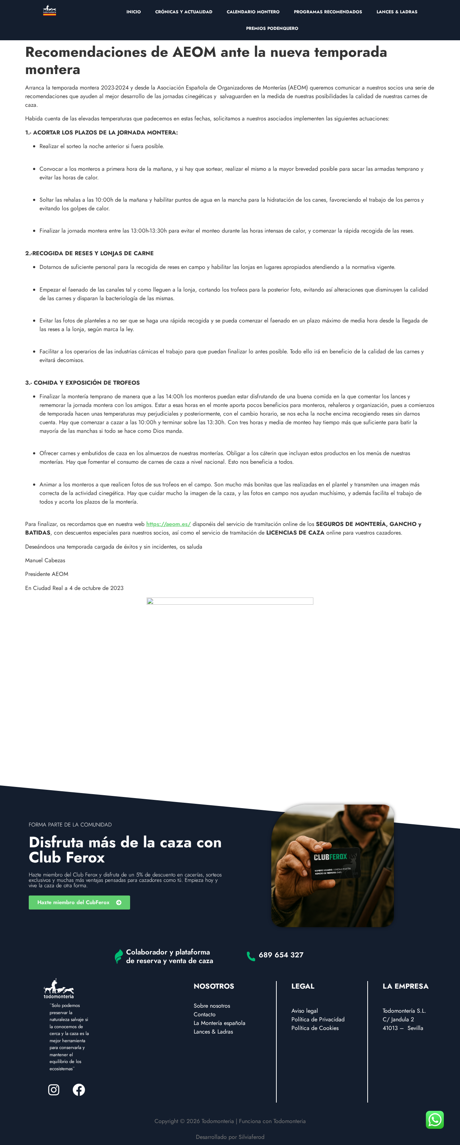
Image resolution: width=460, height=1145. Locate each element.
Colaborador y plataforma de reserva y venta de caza (169, 956)
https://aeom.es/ (168, 524)
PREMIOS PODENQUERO (272, 28)
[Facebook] (78, 1090)
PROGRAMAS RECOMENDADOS (328, 12)
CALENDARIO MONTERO (253, 12)
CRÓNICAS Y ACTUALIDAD (183, 12)
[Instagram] (53, 1090)
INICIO (133, 12)
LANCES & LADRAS (397, 12)
